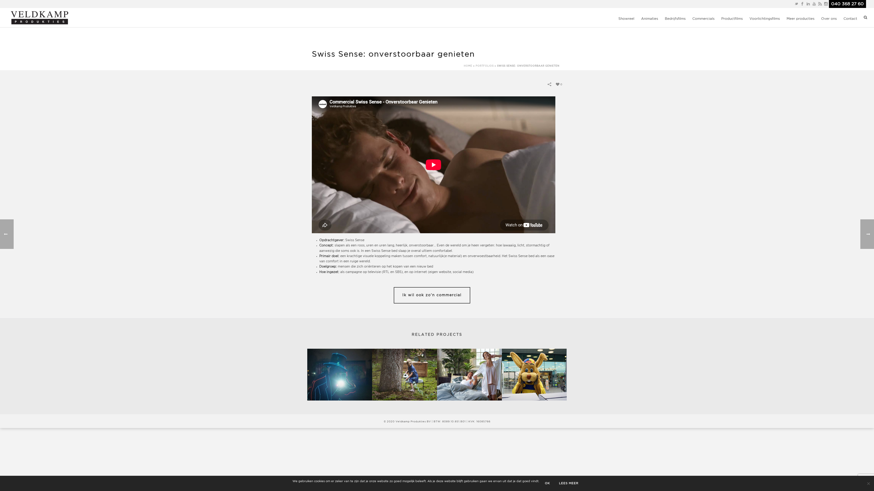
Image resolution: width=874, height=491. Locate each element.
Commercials (703, 18)
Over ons (829, 18)
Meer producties (800, 18)
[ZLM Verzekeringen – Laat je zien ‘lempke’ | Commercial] (339, 375)
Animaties (649, 18)
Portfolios (485, 66)
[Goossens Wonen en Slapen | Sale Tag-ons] (469, 375)
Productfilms (732, 18)
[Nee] (868, 483)
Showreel (626, 18)
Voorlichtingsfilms (765, 18)
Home (468, 66)
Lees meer (568, 483)
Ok (547, 483)
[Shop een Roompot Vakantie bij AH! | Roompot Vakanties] (534, 375)
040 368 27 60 (847, 4)
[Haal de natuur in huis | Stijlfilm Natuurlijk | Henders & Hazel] (404, 375)
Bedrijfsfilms (675, 18)
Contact (850, 18)
